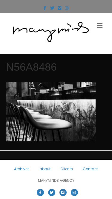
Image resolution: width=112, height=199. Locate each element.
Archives (22, 168)
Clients (66, 168)
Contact (90, 168)
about (44, 168)
